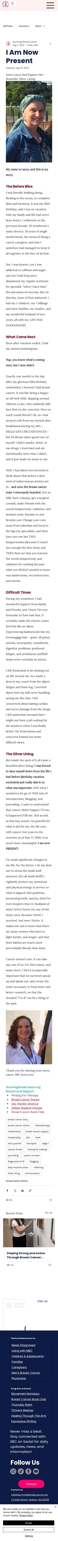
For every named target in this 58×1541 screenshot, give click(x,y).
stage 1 (45, 1143)
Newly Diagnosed (23, 1345)
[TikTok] (21, 1471)
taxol (37, 1137)
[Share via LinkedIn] (22, 1190)
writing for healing (37, 1149)
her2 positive (14, 1143)
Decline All (29, 1529)
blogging (34, 1161)
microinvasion (32, 1173)
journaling (13, 1155)
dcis (28, 1137)
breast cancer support (37, 1131)
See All (48, 1212)
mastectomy (14, 1131)
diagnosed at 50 (16, 1161)
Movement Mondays (25, 1394)
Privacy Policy (26, 1515)
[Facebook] (28, 1471)
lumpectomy (14, 1137)
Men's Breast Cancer (26, 1373)
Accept (28, 1522)
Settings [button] (29, 1535)
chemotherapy (42, 1125)
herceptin (32, 1143)
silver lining (14, 1173)
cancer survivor (32, 1155)
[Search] (12, 3)
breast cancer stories (19, 1125)
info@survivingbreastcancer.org (29, 1494)
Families (17, 1362)
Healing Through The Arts (28, 1416)
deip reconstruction (18, 1167)
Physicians (19, 1378)
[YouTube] (36, 1471)
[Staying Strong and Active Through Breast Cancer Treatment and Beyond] (29, 1232)
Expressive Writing (23, 1421)
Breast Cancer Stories (17, 1180)
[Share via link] (30, 1190)
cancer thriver (15, 1149)
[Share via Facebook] (7, 1190)
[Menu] (50, 5)
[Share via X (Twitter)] (14, 1190)
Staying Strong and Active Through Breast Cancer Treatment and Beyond (26, 1255)
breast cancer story (18, 1119)
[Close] (53, 1508)
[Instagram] (13, 1471)
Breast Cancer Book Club (28, 1399)
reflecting (38, 1167)
